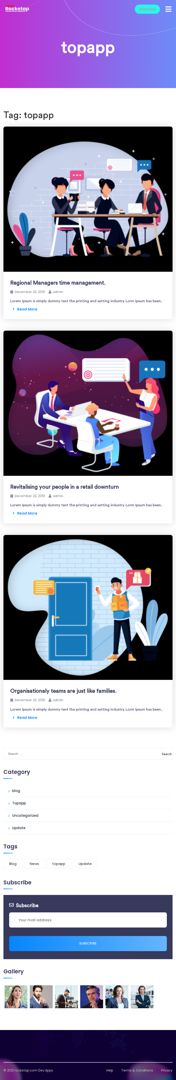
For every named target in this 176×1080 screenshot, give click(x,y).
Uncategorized (25, 815)
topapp (58, 863)
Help (109, 1070)
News (34, 863)
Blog (12, 863)
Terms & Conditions (137, 1070)
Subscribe (147, 9)
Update (18, 827)
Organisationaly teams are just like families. (63, 691)
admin (58, 292)
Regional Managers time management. (58, 283)
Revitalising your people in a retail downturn (64, 487)
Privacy (167, 1070)
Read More (25, 309)
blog (16, 790)
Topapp (19, 803)
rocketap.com (26, 1070)
